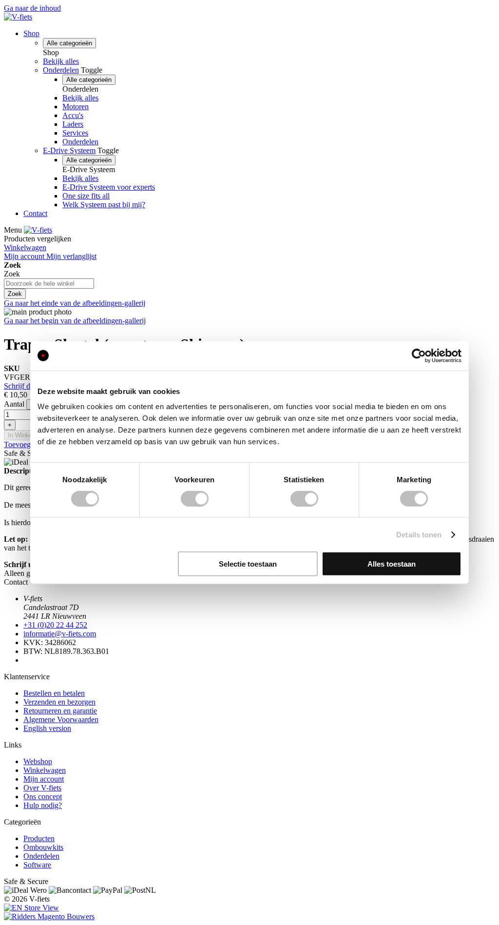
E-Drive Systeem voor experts (108, 187)
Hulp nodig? (42, 805)
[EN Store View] (31, 908)
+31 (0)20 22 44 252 (55, 625)
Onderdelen (61, 70)
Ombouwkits (43, 847)
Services (75, 133)
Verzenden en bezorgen (59, 702)
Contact (35, 213)
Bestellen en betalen (54, 693)
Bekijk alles (61, 61)
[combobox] (49, 283)
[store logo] (18, 17)
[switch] (195, 498)
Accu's (72, 115)
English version (47, 728)
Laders (72, 124)
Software (37, 865)
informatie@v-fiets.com (59, 634)
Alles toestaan (391, 564)
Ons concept (42, 796)
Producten (39, 838)
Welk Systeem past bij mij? (103, 204)
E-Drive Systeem (69, 150)
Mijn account (43, 779)
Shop (31, 33)
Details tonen (418, 534)
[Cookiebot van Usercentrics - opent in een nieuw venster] (418, 355)
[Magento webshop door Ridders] (49, 916)
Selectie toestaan (248, 564)
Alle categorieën (69, 43)
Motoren (75, 106)
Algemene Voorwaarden (60, 719)
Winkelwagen (44, 770)
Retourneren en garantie (60, 711)
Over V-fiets (42, 788)
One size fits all (86, 196)
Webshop (37, 761)
